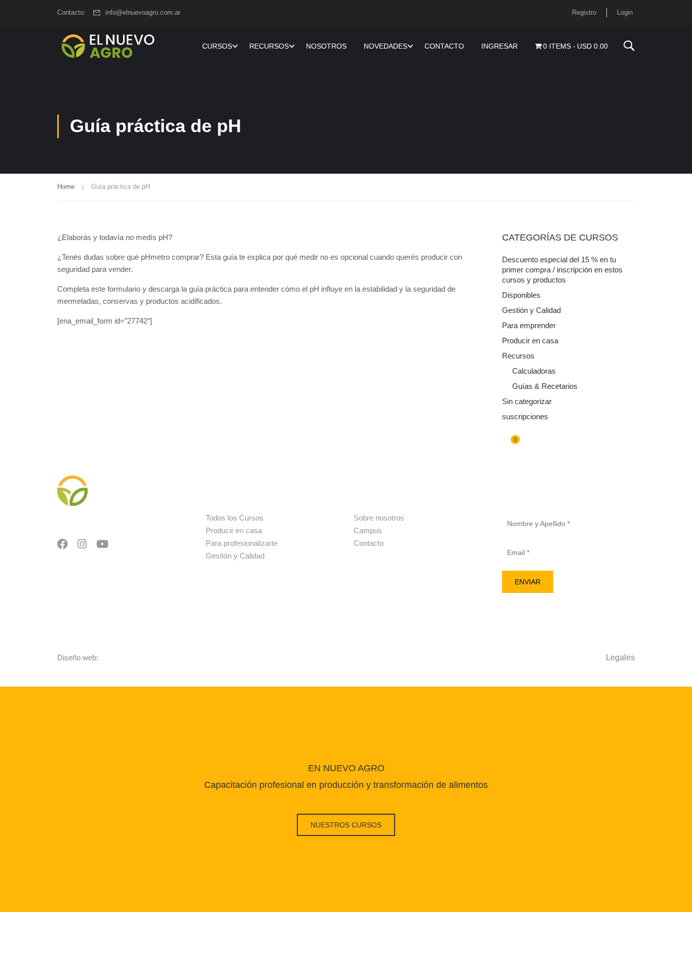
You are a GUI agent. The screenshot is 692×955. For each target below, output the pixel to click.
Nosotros (326, 46)
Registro (584, 12)
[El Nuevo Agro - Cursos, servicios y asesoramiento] (108, 46)
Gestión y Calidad (531, 310)
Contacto (444, 46)
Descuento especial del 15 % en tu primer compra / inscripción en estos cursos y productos (562, 269)
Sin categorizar (527, 401)
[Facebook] (62, 544)
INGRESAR (499, 46)
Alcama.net (118, 657)
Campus (368, 530)
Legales (620, 657)
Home (65, 186)
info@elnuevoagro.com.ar (142, 12)
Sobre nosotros (379, 517)
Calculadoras (534, 371)
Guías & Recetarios (545, 386)
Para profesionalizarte (242, 543)
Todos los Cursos (234, 517)
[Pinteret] (102, 544)
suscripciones (525, 416)
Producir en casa (530, 340)
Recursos (518, 355)
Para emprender (529, 325)
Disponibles (521, 295)
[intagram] (82, 544)
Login (625, 12)
